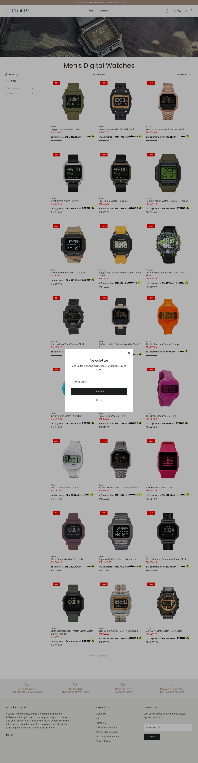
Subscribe (99, 391)
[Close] (129, 353)
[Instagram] (101, 400)
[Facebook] (97, 400)
